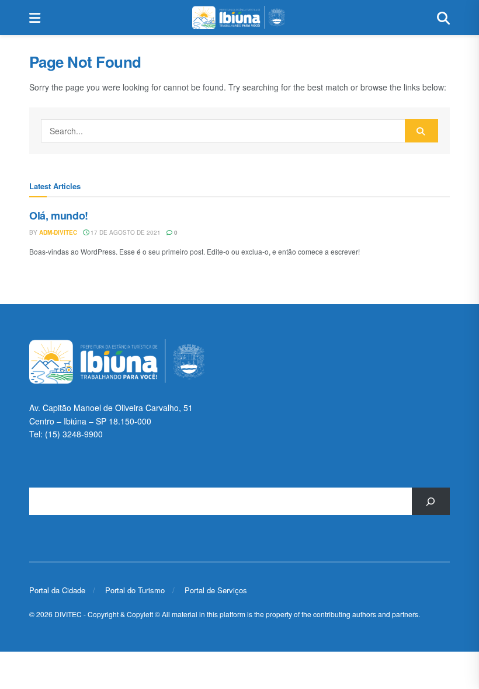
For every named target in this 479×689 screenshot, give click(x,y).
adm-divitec (58, 232)
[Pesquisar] (431, 501)
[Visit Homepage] (238, 17)
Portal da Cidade (57, 590)
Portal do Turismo (135, 590)
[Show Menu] (34, 17)
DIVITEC (68, 614)
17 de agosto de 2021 (125, 232)
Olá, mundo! (58, 215)
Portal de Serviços (216, 590)
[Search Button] (443, 17)
